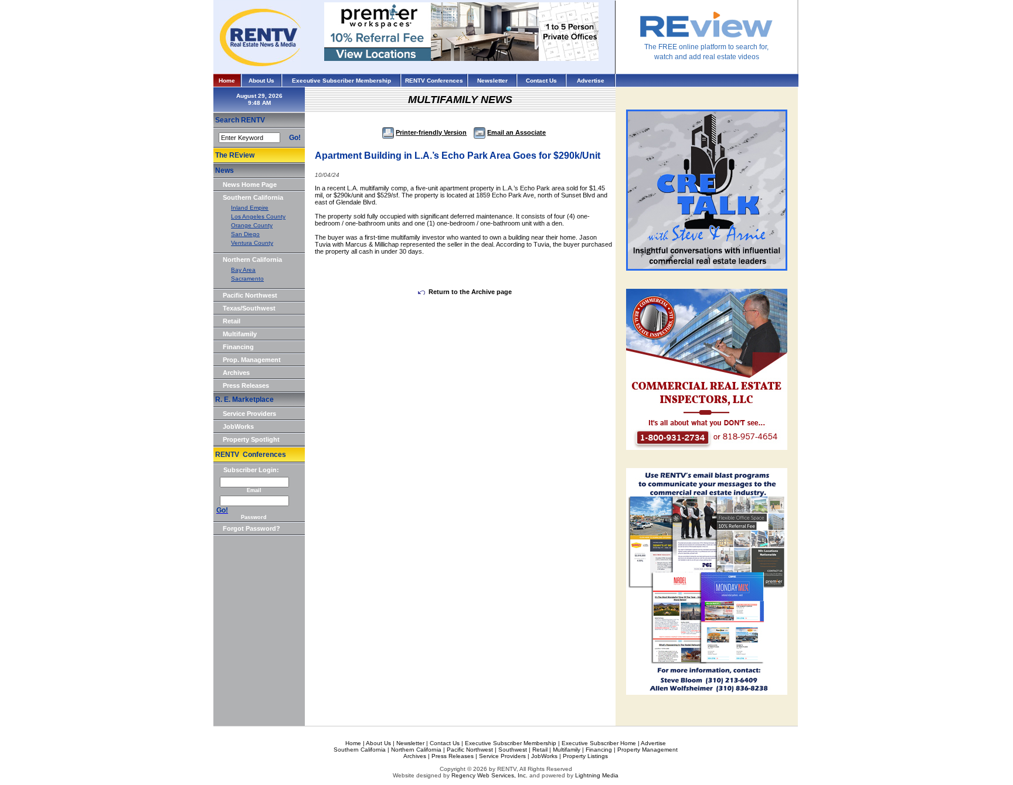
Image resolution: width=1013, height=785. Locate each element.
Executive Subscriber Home (599, 743)
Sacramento (247, 278)
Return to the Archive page (470, 291)
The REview (234, 155)
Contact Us (541, 80)
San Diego (245, 234)
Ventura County (252, 243)
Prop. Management (252, 359)
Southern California (253, 197)
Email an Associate (516, 132)
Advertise (590, 80)
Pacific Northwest (250, 295)
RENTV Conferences (434, 80)
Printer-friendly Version (431, 132)
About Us (261, 80)
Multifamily (240, 333)
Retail (231, 321)
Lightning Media (596, 775)
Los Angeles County (258, 216)
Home (227, 80)
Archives (236, 372)
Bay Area (243, 270)
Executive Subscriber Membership (341, 80)
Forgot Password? (251, 528)
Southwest (512, 749)
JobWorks (238, 426)
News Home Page (250, 184)
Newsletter (492, 80)
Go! (295, 138)
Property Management (647, 749)
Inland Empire (249, 207)
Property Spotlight (251, 439)
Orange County (252, 225)
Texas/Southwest (249, 308)
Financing (238, 346)
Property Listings (585, 756)
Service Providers (249, 413)
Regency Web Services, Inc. (489, 775)
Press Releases (246, 385)
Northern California (252, 259)
